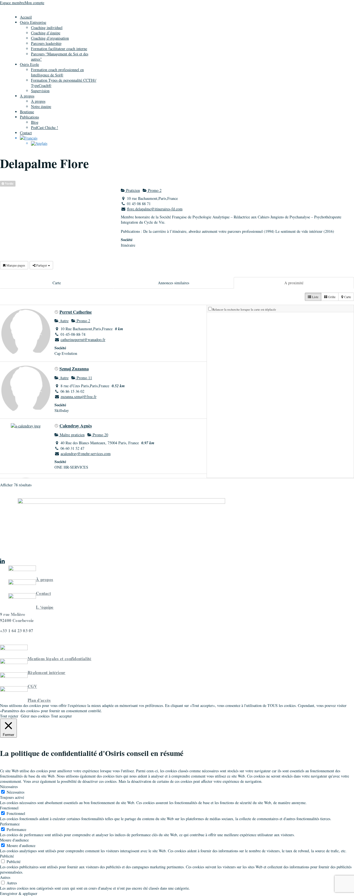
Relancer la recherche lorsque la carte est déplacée (244, 309)
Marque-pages (15, 265)
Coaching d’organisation (50, 38)
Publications (29, 117)
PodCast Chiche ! (44, 127)
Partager (41, 265)
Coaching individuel (47, 27)
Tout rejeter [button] (9, 716)
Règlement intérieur (47, 672)
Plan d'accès (39, 700)
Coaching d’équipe (45, 32)
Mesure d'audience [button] (14, 840)
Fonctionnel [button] (9, 807)
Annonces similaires (173, 282)
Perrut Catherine (75, 312)
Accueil (26, 17)
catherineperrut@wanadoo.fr (83, 339)
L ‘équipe (45, 607)
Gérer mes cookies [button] (35, 716)
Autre (64, 320)
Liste (314, 297)
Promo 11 (84, 377)
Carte (57, 282)
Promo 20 (100, 434)
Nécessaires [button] (9, 786)
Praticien (132, 190)
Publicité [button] (7, 856)
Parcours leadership (46, 43)
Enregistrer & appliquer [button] (18, 893)
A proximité (293, 282)
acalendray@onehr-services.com (86, 453)
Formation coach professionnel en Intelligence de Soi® (57, 72)
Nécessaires (15, 792)
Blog (34, 122)
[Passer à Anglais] (39, 143)
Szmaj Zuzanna (74, 368)
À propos (27, 96)
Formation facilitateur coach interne (59, 48)
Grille (331, 297)
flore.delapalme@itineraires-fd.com (155, 208)
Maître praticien (72, 434)
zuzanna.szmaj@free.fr (79, 396)
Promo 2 (154, 190)
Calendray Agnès (75, 425)
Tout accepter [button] (61, 716)
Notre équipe (41, 106)
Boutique (27, 111)
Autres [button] (5, 877)
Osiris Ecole (29, 64)
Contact (26, 132)
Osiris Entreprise (33, 22)
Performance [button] (10, 824)
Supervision (40, 90)
